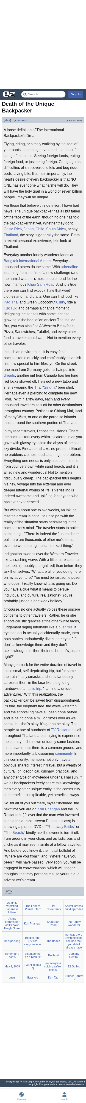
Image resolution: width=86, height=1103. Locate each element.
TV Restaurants (63, 730)
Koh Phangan (48, 809)
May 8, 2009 (12, 966)
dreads (9, 375)
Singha (49, 387)
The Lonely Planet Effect (33, 907)
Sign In (75, 94)
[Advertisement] (43, 44)
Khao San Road (53, 923)
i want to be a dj (33, 966)
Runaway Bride (60, 827)
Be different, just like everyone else (33, 941)
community (63, 753)
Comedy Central (74, 955)
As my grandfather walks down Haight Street (12, 923)
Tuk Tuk (10, 308)
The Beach (14, 833)
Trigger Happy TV (74, 977)
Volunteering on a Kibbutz (33, 955)
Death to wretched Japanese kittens (12, 907)
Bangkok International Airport (27, 261)
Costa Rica (13, 229)
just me (64, 534)
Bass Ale (32, 977)
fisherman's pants (12, 955)
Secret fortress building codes (74, 907)
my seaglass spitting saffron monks (53, 966)
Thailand (11, 235)
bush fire (65, 627)
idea (7, 120)
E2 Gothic (74, 966)
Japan (29, 229)
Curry (60, 302)
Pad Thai (11, 302)
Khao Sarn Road (41, 284)
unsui (12, 977)
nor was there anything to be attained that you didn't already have (74, 941)
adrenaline (69, 267)
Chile (40, 229)
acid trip (34, 689)
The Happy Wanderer (74, 923)
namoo (21, 120)
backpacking (12, 941)
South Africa (56, 229)
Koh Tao (53, 977)
